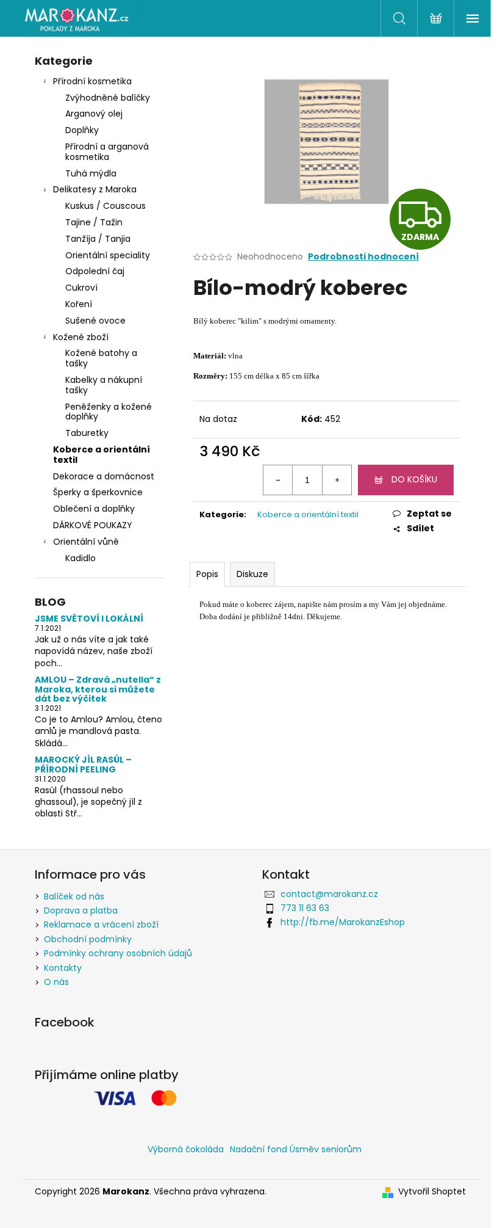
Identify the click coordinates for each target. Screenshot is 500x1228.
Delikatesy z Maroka (95, 189)
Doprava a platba (81, 910)
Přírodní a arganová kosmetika (107, 151)
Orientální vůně (86, 542)
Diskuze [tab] (252, 574)
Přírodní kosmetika (92, 81)
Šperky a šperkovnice (98, 492)
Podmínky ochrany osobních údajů (118, 953)
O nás (56, 982)
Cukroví (81, 288)
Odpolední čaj (94, 271)
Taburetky (87, 433)
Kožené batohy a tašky (101, 358)
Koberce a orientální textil (101, 454)
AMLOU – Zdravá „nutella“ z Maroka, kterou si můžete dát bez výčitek (98, 689)
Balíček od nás (74, 896)
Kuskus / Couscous (105, 206)
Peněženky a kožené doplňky (108, 412)
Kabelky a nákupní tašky (103, 385)
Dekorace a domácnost (103, 476)
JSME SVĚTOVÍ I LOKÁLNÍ (89, 618)
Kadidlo (80, 558)
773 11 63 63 (304, 908)
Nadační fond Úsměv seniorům (296, 1149)
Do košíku (414, 479)
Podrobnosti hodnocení (363, 257)
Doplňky (82, 130)
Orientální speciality (107, 255)
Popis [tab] (207, 574)
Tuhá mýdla (90, 173)
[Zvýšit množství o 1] (336, 480)
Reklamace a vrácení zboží (101, 924)
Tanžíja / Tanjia (97, 239)
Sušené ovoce (95, 320)
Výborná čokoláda (186, 1149)
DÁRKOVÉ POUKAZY (92, 525)
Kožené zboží (81, 337)
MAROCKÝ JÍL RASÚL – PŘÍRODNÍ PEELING (83, 764)
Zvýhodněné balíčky (107, 98)
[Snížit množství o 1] (278, 480)
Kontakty (63, 968)
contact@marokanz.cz (329, 894)
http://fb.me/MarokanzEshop (342, 922)
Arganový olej (94, 113)
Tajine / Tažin (94, 222)
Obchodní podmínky (88, 939)
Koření (78, 304)
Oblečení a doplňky (94, 509)
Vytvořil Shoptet (432, 1191)
